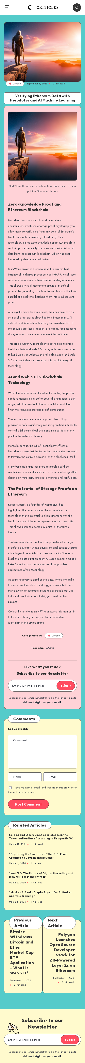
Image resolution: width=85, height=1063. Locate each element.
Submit (66, 686)
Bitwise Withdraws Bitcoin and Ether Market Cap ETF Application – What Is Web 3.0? (22, 952)
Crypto (17, 83)
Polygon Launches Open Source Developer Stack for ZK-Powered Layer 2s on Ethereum (62, 952)
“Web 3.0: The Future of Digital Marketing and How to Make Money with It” (41, 875)
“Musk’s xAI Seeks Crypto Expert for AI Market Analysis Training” (40, 894)
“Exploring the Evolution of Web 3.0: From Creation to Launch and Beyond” (38, 856)
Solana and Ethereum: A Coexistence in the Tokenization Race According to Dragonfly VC (41, 836)
